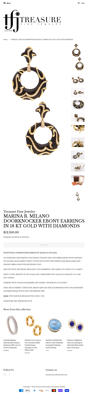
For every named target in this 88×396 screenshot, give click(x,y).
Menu (8, 3)
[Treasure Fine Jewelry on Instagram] (9, 375)
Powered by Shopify (58, 387)
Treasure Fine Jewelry (43, 387)
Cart (83, 3)
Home (5, 39)
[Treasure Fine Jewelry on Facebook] (4, 375)
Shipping (7, 237)
